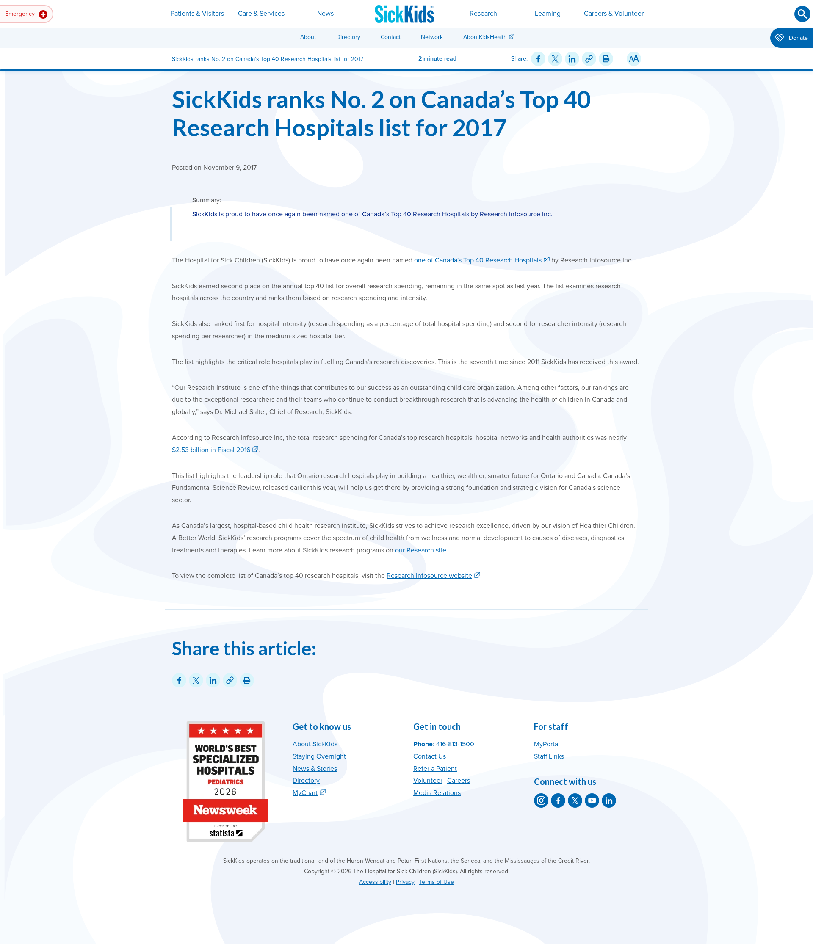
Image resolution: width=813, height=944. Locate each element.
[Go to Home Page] (404, 14)
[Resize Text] (634, 59)
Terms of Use (436, 882)
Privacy (405, 882)
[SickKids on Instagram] (541, 800)
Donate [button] (797, 37)
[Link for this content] (589, 59)
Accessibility (375, 882)
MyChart (305, 793)
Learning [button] (548, 13)
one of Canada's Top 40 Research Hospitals (478, 260)
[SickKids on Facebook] (558, 800)
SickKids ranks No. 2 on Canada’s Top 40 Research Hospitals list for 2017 (381, 113)
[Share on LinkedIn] (572, 59)
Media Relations (437, 793)
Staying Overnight (319, 756)
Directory (348, 37)
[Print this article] (606, 59)
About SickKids (315, 744)
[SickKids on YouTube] (592, 800)
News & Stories (315, 769)
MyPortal (547, 744)
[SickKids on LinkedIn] (609, 800)
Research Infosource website (429, 575)
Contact (391, 37)
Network (432, 37)
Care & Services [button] (261, 13)
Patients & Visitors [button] (197, 13)
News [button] (325, 13)
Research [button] (483, 13)
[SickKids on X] (575, 800)
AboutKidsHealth (485, 37)
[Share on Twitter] (555, 59)
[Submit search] (802, 14)
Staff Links (549, 756)
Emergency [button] (20, 13)
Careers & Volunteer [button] (614, 13)
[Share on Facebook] (538, 59)
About (308, 37)
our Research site (420, 550)
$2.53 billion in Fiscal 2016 (211, 450)
